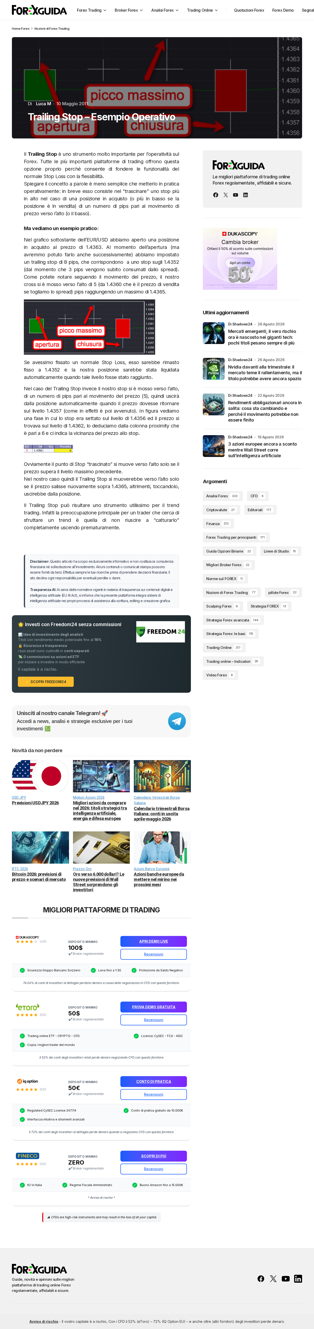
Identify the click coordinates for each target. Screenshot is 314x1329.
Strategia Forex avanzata (232, 620)
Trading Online (223, 647)
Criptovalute (220, 509)
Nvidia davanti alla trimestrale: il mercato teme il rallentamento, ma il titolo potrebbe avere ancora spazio (265, 372)
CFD (256, 496)
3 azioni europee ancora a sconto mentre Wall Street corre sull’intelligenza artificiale (262, 449)
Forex (25, 28)
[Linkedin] (245, 195)
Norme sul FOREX (224, 578)
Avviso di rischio (43, 1321)
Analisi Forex (222, 496)
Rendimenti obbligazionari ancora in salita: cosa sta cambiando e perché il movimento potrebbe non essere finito (265, 411)
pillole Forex (282, 592)
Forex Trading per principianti (235, 537)
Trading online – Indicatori (232, 661)
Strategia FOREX (268, 606)
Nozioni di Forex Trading (52, 28)
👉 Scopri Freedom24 (45, 682)
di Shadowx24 (240, 324)
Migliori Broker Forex (227, 564)
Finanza (217, 523)
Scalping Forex (222, 606)
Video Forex (219, 675)
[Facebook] (216, 195)
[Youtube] (236, 195)
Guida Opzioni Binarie (228, 551)
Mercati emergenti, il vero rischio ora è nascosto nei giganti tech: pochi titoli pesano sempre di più (262, 337)
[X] (226, 195)
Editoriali (259, 509)
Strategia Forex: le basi (229, 633)
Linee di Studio (280, 551)
